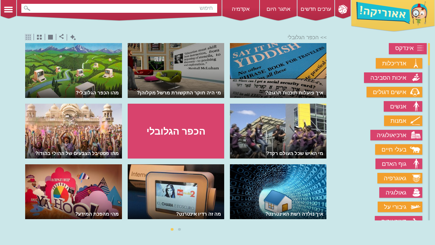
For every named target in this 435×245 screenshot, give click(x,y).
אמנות (398, 120)
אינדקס (404, 48)
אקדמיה (241, 9)
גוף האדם (394, 163)
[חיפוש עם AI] (71, 37)
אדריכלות (394, 63)
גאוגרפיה (395, 178)
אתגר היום (278, 9)
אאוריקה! (393, 16)
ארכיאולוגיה (391, 135)
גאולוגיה (396, 192)
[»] (322, 132)
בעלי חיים (394, 149)
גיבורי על (395, 207)
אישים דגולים (389, 92)
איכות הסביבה (388, 77)
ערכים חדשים (316, 9)
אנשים (398, 106)
